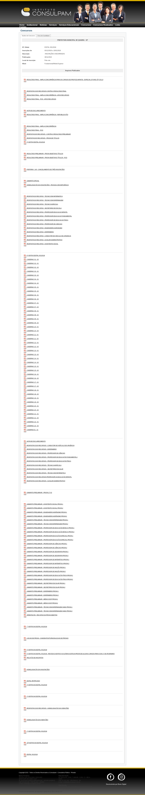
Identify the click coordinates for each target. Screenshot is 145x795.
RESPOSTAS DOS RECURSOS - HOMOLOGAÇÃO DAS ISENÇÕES (48, 708)
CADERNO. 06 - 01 (33, 295)
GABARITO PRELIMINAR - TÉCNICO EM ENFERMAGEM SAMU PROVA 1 (49, 607)
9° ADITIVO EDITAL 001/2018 (36, 142)
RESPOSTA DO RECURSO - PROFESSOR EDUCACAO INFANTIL (47, 212)
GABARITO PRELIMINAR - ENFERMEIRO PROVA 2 (43, 595)
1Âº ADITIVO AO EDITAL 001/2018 (37, 743)
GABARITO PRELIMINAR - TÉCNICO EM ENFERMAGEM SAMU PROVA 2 (49, 611)
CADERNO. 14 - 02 (33, 362)
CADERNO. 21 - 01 (33, 414)
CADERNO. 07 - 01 (33, 303)
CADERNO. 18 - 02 (33, 394)
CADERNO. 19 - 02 (33, 402)
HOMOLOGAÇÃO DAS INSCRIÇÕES (38, 669)
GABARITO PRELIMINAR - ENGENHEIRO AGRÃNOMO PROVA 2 (47, 516)
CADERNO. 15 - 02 (33, 370)
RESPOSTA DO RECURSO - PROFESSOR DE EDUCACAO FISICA (47, 220)
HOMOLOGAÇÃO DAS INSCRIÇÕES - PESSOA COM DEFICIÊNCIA (48, 185)
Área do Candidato (43, 36)
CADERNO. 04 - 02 (33, 283)
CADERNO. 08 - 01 (33, 311)
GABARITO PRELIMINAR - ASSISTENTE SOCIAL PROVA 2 (45, 508)
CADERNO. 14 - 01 (33, 358)
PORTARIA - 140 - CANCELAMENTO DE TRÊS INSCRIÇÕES (46, 169)
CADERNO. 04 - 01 (33, 279)
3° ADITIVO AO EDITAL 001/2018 (37, 696)
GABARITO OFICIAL (33, 181)
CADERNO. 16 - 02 (33, 378)
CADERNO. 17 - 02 (33, 386)
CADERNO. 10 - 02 (33, 331)
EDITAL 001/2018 (32, 754)
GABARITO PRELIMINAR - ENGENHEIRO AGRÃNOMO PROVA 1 (47, 512)
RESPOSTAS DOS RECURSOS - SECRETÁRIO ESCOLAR (45, 469)
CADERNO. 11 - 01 (33, 335)
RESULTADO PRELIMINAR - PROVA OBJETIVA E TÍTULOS (45, 153)
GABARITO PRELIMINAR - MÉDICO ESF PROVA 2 (42, 603)
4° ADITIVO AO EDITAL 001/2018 (37, 685)
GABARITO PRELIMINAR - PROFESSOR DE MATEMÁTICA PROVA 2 (48, 563)
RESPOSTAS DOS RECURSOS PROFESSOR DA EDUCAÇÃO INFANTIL (49, 477)
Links (117, 25)
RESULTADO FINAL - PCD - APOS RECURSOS (41, 99)
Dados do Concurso (28, 36)
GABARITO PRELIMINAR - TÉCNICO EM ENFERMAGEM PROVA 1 (47, 520)
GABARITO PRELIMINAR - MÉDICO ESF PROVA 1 (42, 599)
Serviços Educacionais (69, 25)
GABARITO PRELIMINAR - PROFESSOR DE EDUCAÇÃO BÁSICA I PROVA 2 (50, 532)
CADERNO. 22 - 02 (33, 426)
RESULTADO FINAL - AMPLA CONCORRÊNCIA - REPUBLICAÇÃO (47, 114)
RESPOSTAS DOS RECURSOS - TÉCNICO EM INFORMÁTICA (46, 473)
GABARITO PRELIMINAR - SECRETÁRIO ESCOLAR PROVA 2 (46, 587)
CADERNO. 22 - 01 (33, 422)
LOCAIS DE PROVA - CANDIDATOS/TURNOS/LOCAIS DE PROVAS (47, 638)
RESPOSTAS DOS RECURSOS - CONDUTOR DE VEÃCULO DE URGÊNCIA (50, 445)
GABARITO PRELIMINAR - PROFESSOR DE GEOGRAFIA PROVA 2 (47, 555)
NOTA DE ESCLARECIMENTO (36, 110)
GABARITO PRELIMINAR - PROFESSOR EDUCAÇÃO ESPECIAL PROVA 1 (50, 536)
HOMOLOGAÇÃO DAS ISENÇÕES (37, 720)
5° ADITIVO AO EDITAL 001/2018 (37, 650)
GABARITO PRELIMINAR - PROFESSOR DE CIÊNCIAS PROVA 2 (47, 548)
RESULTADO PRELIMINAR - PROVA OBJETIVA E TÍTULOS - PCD (47, 157)
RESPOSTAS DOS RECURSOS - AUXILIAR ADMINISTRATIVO (46, 481)
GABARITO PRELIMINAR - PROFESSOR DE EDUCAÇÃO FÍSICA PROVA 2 (50, 579)
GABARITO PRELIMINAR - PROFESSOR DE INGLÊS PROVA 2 (46, 571)
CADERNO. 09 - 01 (33, 319)
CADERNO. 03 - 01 (33, 271)
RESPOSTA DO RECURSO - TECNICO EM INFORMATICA (45, 196)
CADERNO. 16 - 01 (33, 374)
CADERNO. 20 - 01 (33, 406)
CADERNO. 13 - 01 (33, 350)
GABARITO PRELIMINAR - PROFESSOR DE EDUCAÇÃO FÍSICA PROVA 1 (50, 575)
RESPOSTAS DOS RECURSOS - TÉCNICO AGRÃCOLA (44, 465)
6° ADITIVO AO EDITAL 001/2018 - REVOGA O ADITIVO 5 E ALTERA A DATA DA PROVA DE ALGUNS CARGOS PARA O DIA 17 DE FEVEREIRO (71, 654)
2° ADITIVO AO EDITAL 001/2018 (37, 731)
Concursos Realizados (103, 25)
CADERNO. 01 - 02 (33, 259)
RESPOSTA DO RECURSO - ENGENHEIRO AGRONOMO (44, 228)
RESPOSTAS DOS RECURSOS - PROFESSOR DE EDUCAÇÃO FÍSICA (49, 461)
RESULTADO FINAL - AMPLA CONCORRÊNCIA (41, 126)
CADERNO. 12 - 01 (33, 342)
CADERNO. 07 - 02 (33, 307)
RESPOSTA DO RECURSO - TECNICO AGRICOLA (42, 204)
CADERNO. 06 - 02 (33, 299)
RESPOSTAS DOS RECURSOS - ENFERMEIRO (42, 449)
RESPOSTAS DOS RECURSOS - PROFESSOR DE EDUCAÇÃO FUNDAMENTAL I (52, 457)
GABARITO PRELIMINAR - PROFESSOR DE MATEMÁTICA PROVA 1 (48, 559)
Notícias (43, 25)
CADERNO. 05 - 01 (33, 287)
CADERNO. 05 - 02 (33, 291)
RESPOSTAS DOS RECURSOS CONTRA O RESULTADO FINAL (46, 91)
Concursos (86, 25)
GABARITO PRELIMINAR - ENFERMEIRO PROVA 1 (43, 591)
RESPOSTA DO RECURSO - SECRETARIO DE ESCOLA (44, 208)
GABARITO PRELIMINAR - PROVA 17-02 (39, 492)
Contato (22, 27)
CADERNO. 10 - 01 (33, 327)
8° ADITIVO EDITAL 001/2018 (36, 255)
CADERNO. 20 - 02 (33, 410)
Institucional (32, 25)
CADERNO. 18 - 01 (33, 390)
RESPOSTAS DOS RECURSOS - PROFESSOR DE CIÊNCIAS (46, 453)
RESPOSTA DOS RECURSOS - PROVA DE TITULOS (43, 138)
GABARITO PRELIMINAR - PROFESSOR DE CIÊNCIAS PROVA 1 (47, 544)
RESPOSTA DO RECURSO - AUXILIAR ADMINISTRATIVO (44, 240)
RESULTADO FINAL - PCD (35, 130)
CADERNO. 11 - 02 (33, 339)
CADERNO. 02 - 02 (33, 267)
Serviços (53, 25)
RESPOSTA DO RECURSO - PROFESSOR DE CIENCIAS (44, 224)
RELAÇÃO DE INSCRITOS (35, 658)
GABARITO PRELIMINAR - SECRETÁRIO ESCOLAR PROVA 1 (46, 583)
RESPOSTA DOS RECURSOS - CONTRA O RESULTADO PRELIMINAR (49, 134)
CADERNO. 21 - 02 (33, 418)
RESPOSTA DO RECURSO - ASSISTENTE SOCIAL (42, 244)
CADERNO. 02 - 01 (33, 263)
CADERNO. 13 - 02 (33, 354)
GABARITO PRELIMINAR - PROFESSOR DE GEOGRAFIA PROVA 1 (47, 551)
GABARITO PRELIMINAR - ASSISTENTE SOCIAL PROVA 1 (45, 504)
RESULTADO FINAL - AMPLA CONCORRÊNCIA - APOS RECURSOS (48, 95)
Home (21, 25)
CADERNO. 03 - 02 (33, 275)
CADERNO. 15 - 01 (33, 366)
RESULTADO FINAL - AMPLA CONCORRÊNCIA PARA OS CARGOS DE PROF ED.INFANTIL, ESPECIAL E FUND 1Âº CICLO (65, 79)
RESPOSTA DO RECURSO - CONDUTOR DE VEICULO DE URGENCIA (49, 236)
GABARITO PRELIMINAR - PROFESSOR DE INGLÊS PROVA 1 (46, 567)
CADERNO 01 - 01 (32, 430)
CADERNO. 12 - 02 (33, 346)
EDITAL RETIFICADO (33, 681)
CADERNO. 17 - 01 (33, 382)
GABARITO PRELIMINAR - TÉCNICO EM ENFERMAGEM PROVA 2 (47, 524)
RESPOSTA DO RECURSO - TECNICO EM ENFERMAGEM (45, 200)
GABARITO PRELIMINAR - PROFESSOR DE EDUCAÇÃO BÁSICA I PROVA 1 (50, 528)
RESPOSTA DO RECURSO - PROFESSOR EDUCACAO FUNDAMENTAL (49, 216)
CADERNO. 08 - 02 (33, 315)
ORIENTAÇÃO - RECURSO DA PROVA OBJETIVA (42, 615)
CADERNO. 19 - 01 (33, 398)
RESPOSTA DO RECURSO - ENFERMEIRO (40, 232)
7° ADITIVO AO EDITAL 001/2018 (37, 626)
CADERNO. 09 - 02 (33, 323)
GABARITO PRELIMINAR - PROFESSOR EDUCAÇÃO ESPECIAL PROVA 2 (50, 540)
